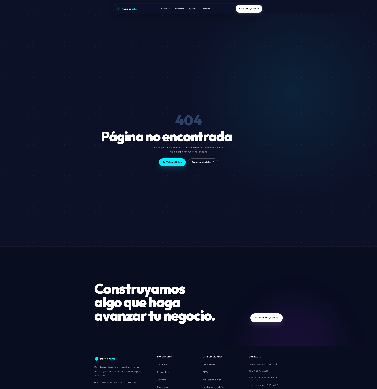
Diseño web (209, 364)
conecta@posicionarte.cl (263, 364)
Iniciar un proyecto (265, 317)
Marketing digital (212, 379)
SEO (205, 372)
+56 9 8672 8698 (258, 370)
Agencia (192, 9)
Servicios (165, 9)
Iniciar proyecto (247, 8)
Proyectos (179, 9)
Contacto (205, 9)
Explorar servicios (201, 162)
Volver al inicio (174, 162)
